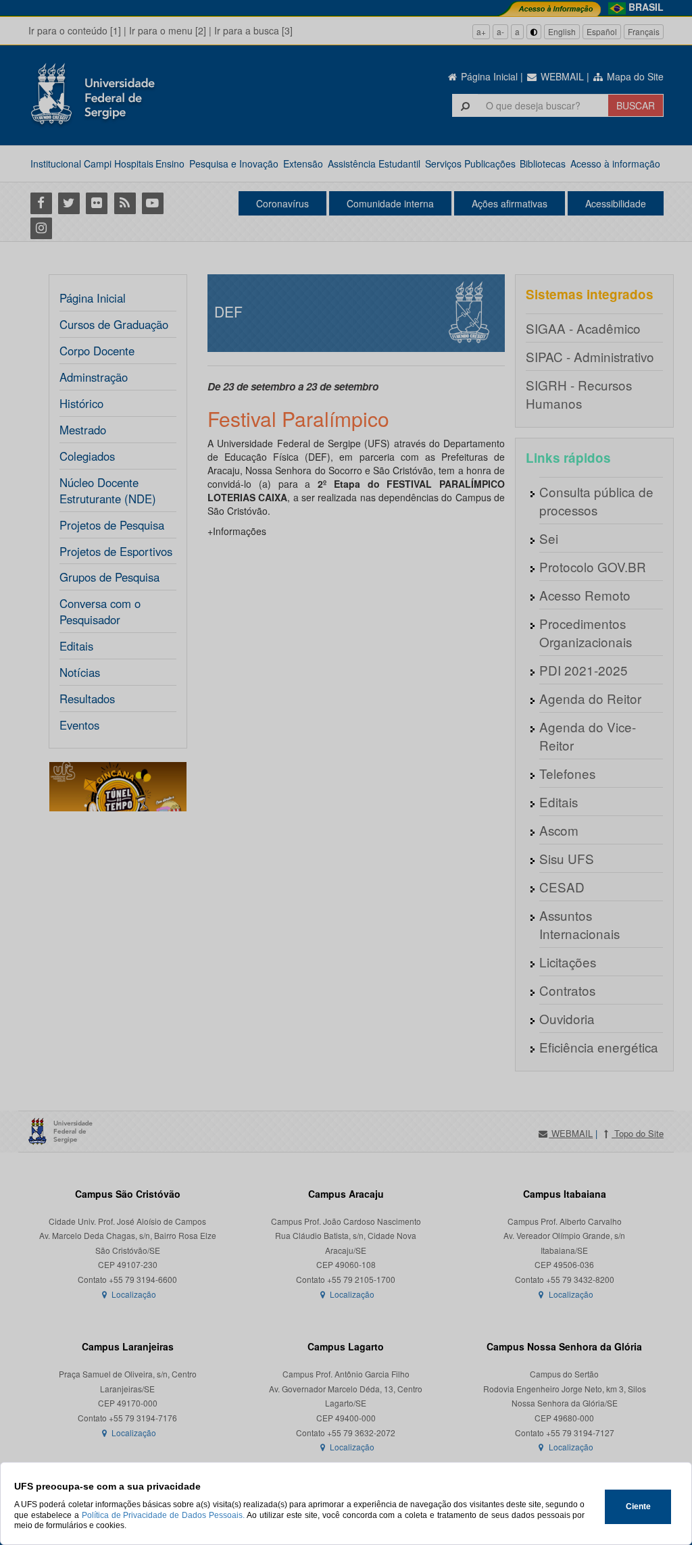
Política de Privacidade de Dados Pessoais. (163, 1515)
